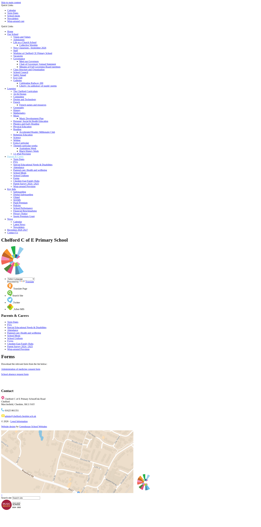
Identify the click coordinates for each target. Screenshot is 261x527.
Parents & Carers (15, 156)
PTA (15, 162)
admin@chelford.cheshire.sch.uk (20, 416)
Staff (15, 50)
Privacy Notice (20, 213)
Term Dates (12, 13)
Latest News (19, 224)
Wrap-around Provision (24, 186)
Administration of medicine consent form (20, 369)
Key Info (11, 189)
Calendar (11, 10)
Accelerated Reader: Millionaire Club (37, 132)
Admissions (18, 39)
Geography (18, 107)
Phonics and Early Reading (26, 124)
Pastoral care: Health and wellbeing (30, 170)
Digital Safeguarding (23, 194)
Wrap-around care (15, 21)
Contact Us (12, 232)
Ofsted (16, 197)
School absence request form (15, 374)
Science (17, 137)
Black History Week (29, 151)
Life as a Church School (24, 42)
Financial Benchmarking (25, 211)
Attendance (18, 167)
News (10, 219)
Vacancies (18, 56)
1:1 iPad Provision (22, 154)
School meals (13, 15)
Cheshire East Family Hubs (26, 181)
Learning (11, 88)
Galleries (17, 80)
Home (10, 31)
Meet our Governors (29, 61)
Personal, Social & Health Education (30, 121)
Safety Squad (19, 75)
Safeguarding (19, 192)
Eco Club (17, 77)
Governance (19, 58)
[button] (14, 26)
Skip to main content (11, 2)
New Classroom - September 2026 (29, 48)
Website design (8, 426)
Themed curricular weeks (25, 145)
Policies (17, 205)
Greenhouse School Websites (33, 426)
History (16, 110)
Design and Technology (24, 99)
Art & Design (19, 94)
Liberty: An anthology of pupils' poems (38, 86)
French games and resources (32, 105)
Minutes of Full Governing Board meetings (39, 67)
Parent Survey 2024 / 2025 (26, 183)
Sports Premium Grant (24, 216)
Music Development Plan (31, 118)
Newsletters (12, 18)
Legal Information (19, 421)
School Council (20, 72)
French (16, 102)
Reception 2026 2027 (17, 230)
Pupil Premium (20, 202)
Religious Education (23, 134)
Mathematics (19, 113)
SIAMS (17, 200)
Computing (18, 96)
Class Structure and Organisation (29, 69)
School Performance (23, 208)
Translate (29, 281)
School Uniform (21, 175)
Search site (6, 497)
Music (16, 115)
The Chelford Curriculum (25, 91)
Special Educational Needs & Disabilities (32, 164)
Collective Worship (28, 45)
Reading (17, 129)
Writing (16, 140)
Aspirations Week (27, 148)
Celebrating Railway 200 (31, 83)
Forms (16, 178)
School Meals (19, 173)
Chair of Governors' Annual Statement (37, 64)
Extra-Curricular (21, 143)
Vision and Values (22, 37)
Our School (12, 34)
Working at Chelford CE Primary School (32, 53)
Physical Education (22, 126)
